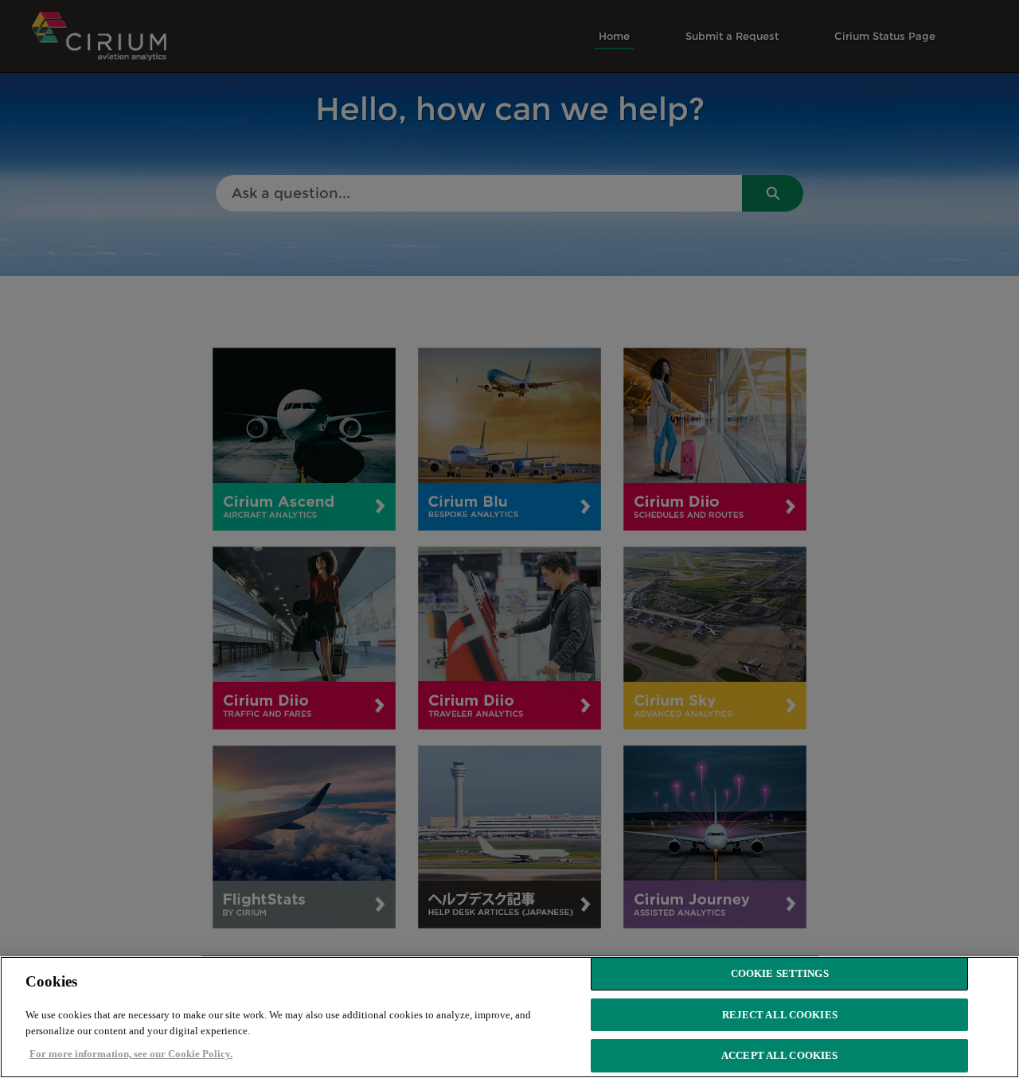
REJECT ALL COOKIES (779, 1015)
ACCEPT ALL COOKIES (779, 1056)
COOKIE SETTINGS (780, 973)
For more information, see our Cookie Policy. (130, 1054)
